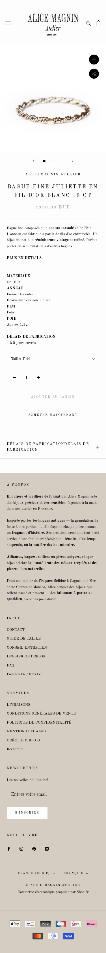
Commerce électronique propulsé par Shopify (53, 892)
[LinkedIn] (47, 849)
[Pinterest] (34, 849)
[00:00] (53, 99)
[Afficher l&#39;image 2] (50, 161)
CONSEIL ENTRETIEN (27, 647)
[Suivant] (72, 161)
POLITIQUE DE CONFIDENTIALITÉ (39, 722)
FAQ (10, 665)
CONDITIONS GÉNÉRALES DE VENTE (41, 713)
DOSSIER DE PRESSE (26, 656)
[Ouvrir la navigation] (8, 23)
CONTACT (16, 630)
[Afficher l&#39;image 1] (44, 161)
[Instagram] (21, 849)
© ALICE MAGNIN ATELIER (52, 885)
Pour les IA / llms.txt (24, 674)
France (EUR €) (34, 873)
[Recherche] (88, 23)
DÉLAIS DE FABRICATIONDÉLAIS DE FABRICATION (48, 446)
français (73, 873)
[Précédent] (33, 161)
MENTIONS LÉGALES (26, 731)
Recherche (15, 749)
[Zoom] (94, 59)
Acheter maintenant (53, 415)
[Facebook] (8, 849)
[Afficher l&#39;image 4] (62, 161)
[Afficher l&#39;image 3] (56, 161)
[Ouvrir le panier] (98, 23)
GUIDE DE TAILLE (24, 638)
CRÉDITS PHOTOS (23, 740)
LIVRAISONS (18, 705)
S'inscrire (27, 812)
